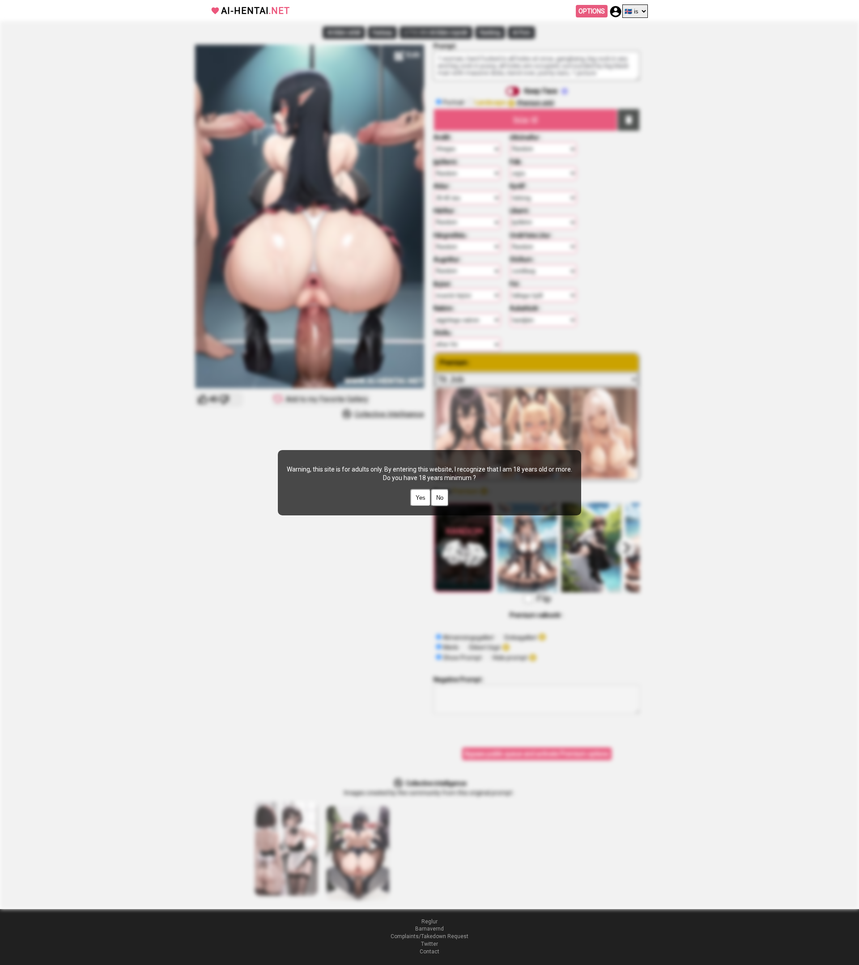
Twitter (429, 944)
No (439, 497)
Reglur (429, 921)
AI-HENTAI (255, 10)
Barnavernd (429, 929)
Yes (420, 497)
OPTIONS (591, 11)
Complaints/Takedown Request (429, 936)
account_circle (615, 11)
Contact (429, 951)
